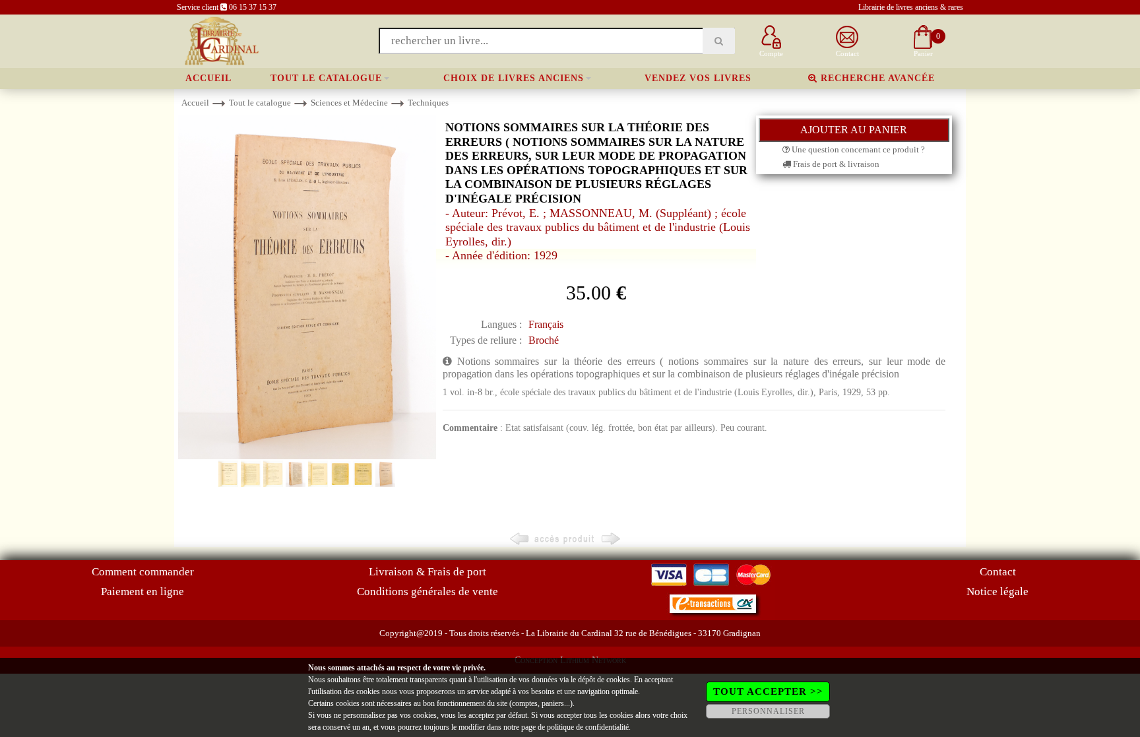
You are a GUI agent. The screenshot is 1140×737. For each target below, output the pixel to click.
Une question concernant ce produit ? (857, 149)
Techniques (428, 103)
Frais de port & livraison (835, 164)
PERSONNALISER (768, 711)
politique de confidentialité (588, 727)
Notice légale (997, 591)
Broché (543, 340)
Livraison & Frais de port (427, 571)
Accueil (208, 78)
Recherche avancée (876, 78)
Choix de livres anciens (513, 78)
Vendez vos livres (698, 78)
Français (545, 324)
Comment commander (143, 571)
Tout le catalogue (326, 78)
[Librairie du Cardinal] (221, 40)
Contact (998, 571)
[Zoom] (307, 287)
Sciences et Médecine (349, 103)
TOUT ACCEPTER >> (768, 691)
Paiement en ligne (142, 591)
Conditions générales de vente (427, 591)
